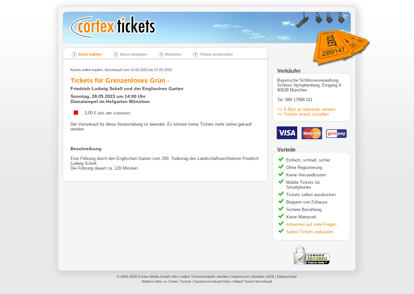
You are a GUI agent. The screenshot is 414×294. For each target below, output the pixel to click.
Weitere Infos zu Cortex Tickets (166, 281)
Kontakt (258, 276)
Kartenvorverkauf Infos (212, 281)
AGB (270, 276)
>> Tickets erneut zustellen (303, 114)
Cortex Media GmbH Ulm (158, 276)
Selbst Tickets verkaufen (309, 231)
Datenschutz (287, 276)
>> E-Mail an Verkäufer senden (306, 109)
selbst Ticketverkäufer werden (204, 276)
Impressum (240, 276)
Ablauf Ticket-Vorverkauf (252, 281)
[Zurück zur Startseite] (209, 27)
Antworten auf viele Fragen (311, 224)
